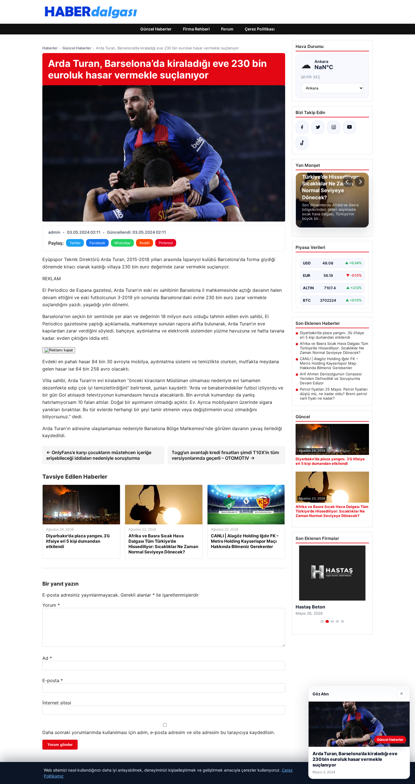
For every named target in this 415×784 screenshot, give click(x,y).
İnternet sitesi (56, 703)
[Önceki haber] (348, 182)
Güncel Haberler (156, 29)
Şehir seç (311, 77)
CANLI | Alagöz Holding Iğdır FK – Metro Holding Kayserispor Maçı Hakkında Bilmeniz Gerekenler (329, 363)
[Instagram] (333, 127)
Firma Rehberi (196, 29)
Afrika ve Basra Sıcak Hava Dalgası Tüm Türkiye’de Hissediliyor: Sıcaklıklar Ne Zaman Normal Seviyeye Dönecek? (334, 348)
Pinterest (166, 243)
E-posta (52, 680)
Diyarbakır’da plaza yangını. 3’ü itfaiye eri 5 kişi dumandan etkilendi (332, 335)
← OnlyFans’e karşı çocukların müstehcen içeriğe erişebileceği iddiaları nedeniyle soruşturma (98, 455)
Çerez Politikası (260, 29)
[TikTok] (302, 143)
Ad (47, 658)
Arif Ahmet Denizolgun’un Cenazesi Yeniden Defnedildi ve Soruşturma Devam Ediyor (331, 378)
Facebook (97, 243)
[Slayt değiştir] (322, 621)
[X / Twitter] (317, 127)
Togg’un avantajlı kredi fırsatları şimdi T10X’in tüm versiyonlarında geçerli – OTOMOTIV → (225, 455)
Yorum (51, 605)
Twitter (74, 243)
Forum (227, 29)
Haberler (50, 48)
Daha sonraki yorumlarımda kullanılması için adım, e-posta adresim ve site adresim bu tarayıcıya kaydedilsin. (158, 732)
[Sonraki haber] (359, 182)
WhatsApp (122, 243)
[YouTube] (349, 127)
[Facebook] (302, 127)
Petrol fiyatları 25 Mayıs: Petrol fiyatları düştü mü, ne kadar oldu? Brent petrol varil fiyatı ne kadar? (334, 393)
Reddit (144, 243)
